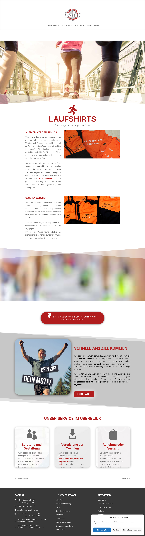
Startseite (102, 500)
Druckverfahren (66, 25)
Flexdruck (78, 458)
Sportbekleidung (63, 511)
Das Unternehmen (105, 504)
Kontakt (96, 25)
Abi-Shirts (60, 500)
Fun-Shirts (60, 530)
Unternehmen (79, 25)
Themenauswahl (51, 25)
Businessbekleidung (64, 526)
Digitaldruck (64, 461)
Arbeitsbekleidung (63, 504)
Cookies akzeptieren (102, 530)
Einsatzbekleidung (63, 522)
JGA (58, 507)
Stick (61, 464)
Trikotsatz (60, 519)
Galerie (89, 25)
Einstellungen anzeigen (132, 530)
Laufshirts (60, 515)
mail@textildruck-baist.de (27, 510)
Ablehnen (116, 530)
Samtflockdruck (66, 458)
